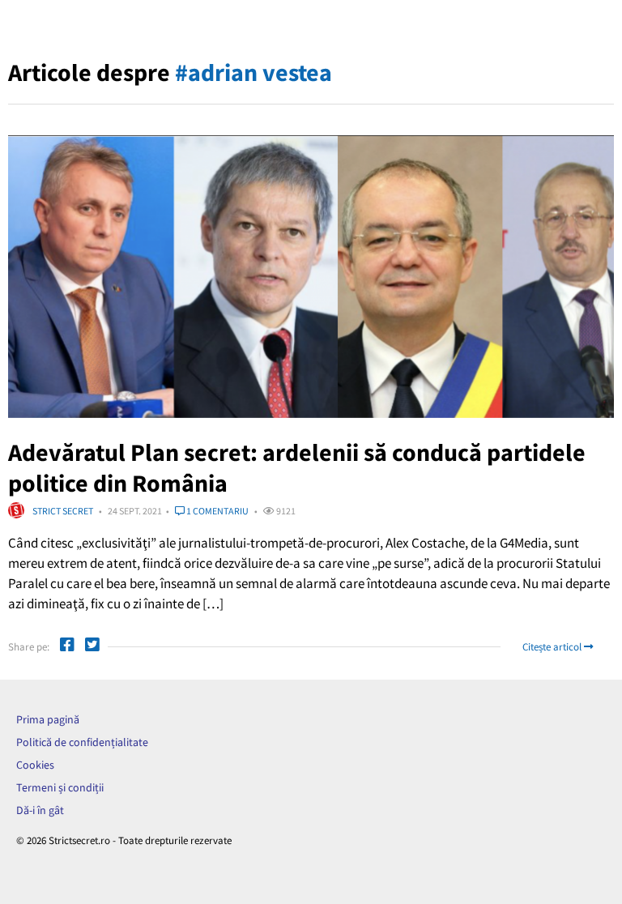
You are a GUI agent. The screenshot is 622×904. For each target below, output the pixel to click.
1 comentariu (217, 511)
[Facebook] (67, 647)
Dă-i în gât (40, 810)
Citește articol (553, 647)
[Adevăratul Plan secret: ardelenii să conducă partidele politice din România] (311, 276)
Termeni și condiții (60, 787)
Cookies (35, 764)
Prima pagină (47, 719)
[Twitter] (92, 647)
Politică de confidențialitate (82, 742)
